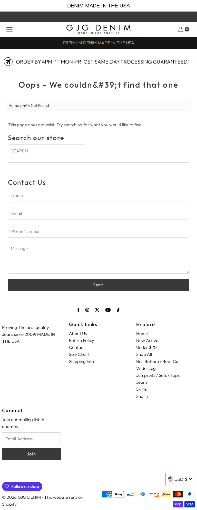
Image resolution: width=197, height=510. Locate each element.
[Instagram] (87, 309)
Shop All (144, 354)
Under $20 (146, 347)
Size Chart (79, 354)
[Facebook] (78, 309)
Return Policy (81, 340)
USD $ (181, 479)
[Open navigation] (9, 29)
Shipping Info (81, 361)
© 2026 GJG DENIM (21, 497)
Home (13, 105)
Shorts (142, 396)
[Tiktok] (118, 309)
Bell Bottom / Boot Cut (158, 361)
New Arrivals (148, 340)
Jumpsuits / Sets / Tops (158, 375)
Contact (77, 347)
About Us (78, 333)
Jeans (141, 382)
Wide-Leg (146, 368)
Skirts (141, 389)
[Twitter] (97, 309)
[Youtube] (108, 309)
